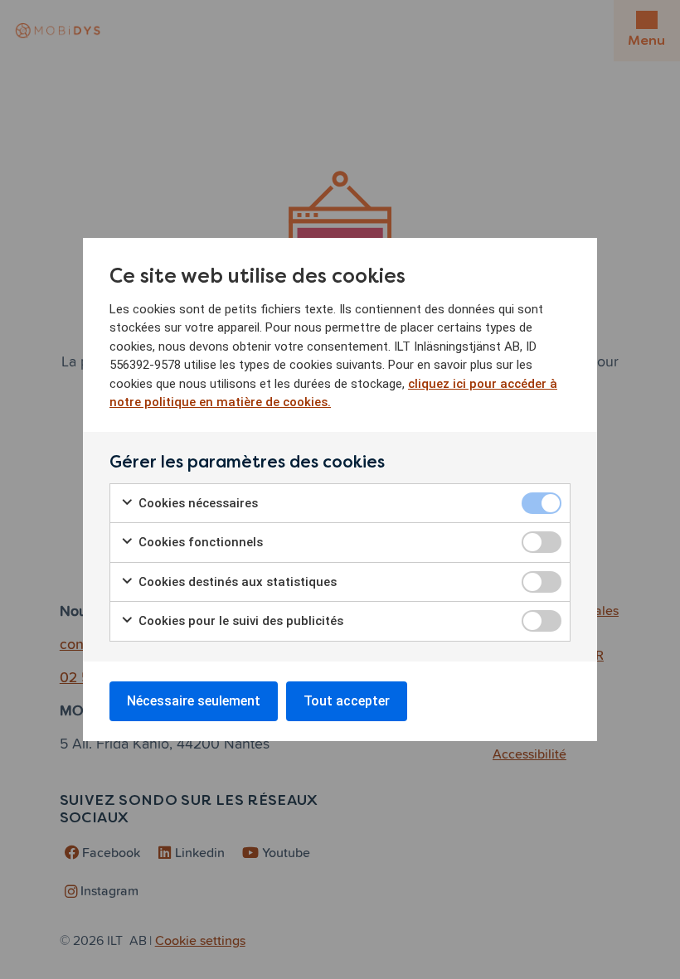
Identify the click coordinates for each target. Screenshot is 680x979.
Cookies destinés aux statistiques (236, 581)
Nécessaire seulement (193, 701)
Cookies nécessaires (196, 503)
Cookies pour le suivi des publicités (239, 620)
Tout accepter (347, 701)
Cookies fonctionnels (199, 542)
